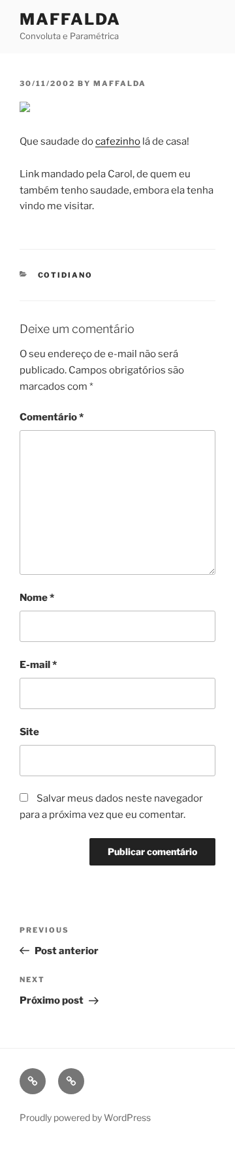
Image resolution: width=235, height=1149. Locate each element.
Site (29, 732)
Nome (37, 598)
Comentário (52, 417)
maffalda (119, 83)
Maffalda (70, 19)
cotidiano (65, 275)
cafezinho (117, 141)
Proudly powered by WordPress (85, 1117)
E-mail (38, 665)
